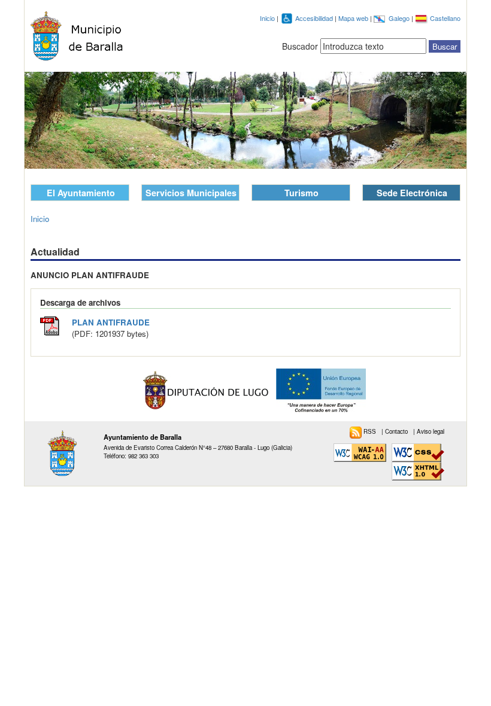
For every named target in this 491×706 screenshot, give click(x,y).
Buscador (300, 46)
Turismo (301, 193)
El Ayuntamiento (81, 193)
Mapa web (354, 18)
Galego (400, 18)
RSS (370, 431)
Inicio (267, 18)
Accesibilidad (315, 18)
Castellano (445, 18)
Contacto (397, 431)
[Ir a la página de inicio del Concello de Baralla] (80, 35)
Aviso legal (430, 431)
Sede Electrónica (412, 193)
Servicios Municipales (191, 193)
